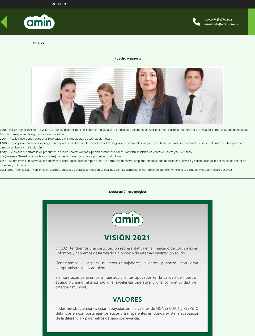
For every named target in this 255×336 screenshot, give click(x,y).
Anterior (38, 43)
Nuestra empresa (127, 58)
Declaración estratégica (127, 192)
